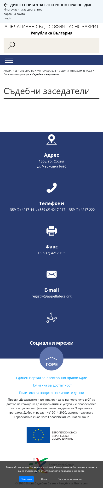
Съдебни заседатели (45, 74)
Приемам (26, 479)
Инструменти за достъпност (24, 9)
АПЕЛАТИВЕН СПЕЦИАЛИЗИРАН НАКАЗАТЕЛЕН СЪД (34, 70)
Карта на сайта (14, 14)
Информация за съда (79, 70)
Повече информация (70, 479)
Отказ (44, 479)
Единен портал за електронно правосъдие (50, 5)
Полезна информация (16, 74)
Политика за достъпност (51, 385)
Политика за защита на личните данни (51, 392)
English (8, 18)
